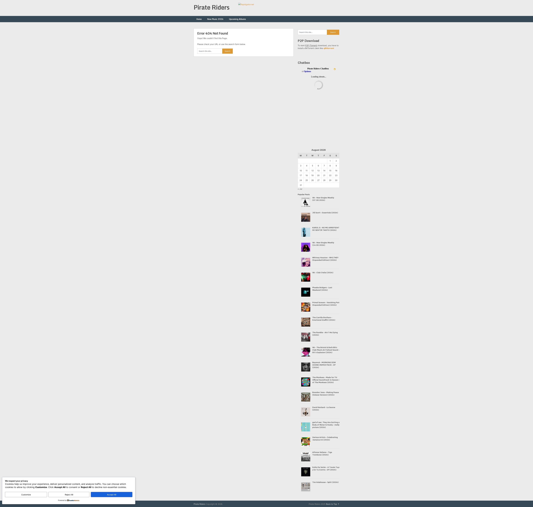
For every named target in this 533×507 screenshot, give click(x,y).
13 (318, 170)
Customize (26, 494)
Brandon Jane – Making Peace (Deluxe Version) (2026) (325, 393)
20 (318, 175)
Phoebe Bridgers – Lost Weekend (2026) (322, 288)
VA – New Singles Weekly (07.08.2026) (323, 199)
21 (324, 175)
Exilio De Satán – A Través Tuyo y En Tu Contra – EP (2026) (326, 468)
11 (307, 170)
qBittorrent (329, 48)
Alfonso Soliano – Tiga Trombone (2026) (322, 453)
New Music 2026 (215, 19)
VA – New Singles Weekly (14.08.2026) (323, 244)
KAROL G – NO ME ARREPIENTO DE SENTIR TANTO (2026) (326, 229)
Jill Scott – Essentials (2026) (325, 212)
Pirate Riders (211, 7)
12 (312, 170)
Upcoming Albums (237, 19)
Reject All (69, 494)
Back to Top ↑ (332, 504)
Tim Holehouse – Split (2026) (325, 482)
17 (301, 175)
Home (199, 19)
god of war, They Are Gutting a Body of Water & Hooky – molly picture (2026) (326, 425)
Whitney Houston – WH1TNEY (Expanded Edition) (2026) (325, 259)
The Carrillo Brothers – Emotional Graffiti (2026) (323, 318)
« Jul (300, 189)
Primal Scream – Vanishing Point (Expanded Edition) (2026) (326, 303)
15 (330, 170)
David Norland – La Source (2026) (323, 408)
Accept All (111, 494)
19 (312, 175)
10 (301, 170)
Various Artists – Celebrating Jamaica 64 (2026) (325, 438)
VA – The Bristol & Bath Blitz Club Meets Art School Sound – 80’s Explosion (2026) (325, 350)
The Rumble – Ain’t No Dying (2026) (325, 333)
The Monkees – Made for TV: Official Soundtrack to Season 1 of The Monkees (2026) (326, 380)
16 (336, 170)
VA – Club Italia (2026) (322, 272)
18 (307, 175)
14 (324, 170)
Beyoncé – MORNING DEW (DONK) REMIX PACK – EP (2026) (324, 365)
